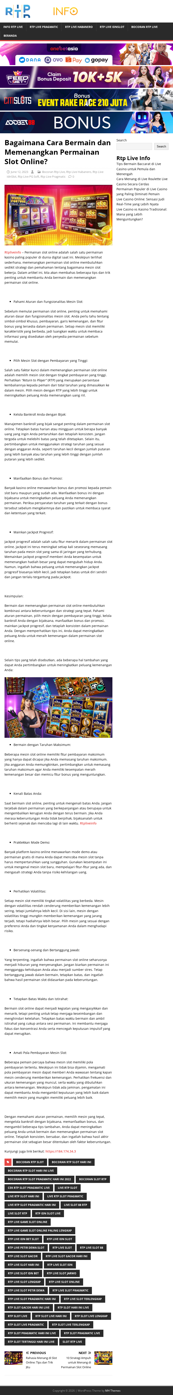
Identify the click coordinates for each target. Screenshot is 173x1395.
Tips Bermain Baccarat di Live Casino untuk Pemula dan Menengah (138, 169)
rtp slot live (17, 1316)
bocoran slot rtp (93, 1179)
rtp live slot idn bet (23, 1273)
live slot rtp (17, 1213)
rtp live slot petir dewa (26, 1290)
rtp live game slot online (27, 1222)
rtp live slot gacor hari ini (66, 1256)
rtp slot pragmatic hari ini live (32, 1333)
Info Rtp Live (13, 27)
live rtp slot (67, 1188)
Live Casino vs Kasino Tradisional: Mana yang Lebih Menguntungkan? (141, 214)
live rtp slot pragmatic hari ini (32, 1205)
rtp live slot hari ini (23, 1265)
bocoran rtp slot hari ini (71, 1162)
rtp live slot (62, 1248)
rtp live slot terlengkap (83, 1299)
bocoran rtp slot (30, 1162)
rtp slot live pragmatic (26, 1325)
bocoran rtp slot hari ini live (31, 1171)
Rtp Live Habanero (79, 27)
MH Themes (113, 1391)
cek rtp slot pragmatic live (29, 1188)
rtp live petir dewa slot (26, 1248)
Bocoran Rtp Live (144, 27)
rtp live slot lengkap (24, 1282)
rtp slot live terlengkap (71, 1325)
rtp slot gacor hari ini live (29, 1307)
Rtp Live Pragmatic (44, 27)
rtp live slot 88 (91, 1248)
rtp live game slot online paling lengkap (40, 1230)
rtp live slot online (64, 1282)
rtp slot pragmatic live (82, 1333)
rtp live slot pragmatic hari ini (32, 1299)
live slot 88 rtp (75, 1205)
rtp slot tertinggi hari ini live (31, 1342)
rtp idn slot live (48, 1213)
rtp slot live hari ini (51, 1316)
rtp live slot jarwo (61, 1273)
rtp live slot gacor (23, 1256)
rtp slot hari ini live (73, 1307)
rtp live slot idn (60, 1265)
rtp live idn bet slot (23, 1239)
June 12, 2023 (19, 172)
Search (121, 140)
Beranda (10, 36)
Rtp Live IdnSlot (112, 27)
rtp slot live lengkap (91, 1316)
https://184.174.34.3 (61, 1151)
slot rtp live (72, 1342)
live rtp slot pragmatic (65, 1196)
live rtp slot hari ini (23, 1196)
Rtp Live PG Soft (28, 176)
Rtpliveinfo (13, 252)
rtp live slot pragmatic (70, 1290)
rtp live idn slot (59, 1239)
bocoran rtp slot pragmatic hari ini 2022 (39, 1179)
